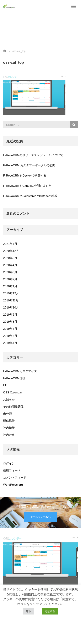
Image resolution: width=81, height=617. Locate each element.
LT (4, 385)
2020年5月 (10, 258)
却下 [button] (28, 611)
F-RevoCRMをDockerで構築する (24, 175)
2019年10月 (11, 307)
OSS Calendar (12, 392)
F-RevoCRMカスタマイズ (20, 371)
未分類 (7, 413)
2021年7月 (10, 243)
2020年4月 (10, 265)
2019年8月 (10, 321)
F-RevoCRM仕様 (14, 378)
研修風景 (9, 420)
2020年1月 (10, 286)
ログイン (9, 463)
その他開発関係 (13, 406)
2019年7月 (10, 328)
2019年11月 (10, 300)
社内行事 (9, 435)
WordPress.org (13, 484)
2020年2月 (10, 279)
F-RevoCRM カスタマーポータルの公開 (29, 165)
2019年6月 (10, 335)
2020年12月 (11, 251)
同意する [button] (49, 611)
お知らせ (9, 399)
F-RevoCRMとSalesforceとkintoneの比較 (30, 196)
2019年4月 (10, 343)
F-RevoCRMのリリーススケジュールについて (33, 155)
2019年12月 (11, 293)
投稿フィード (12, 470)
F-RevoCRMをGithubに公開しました (27, 185)
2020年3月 (10, 272)
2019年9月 (10, 314)
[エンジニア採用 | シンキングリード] (9, 6)
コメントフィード (14, 477)
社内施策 (9, 427)
